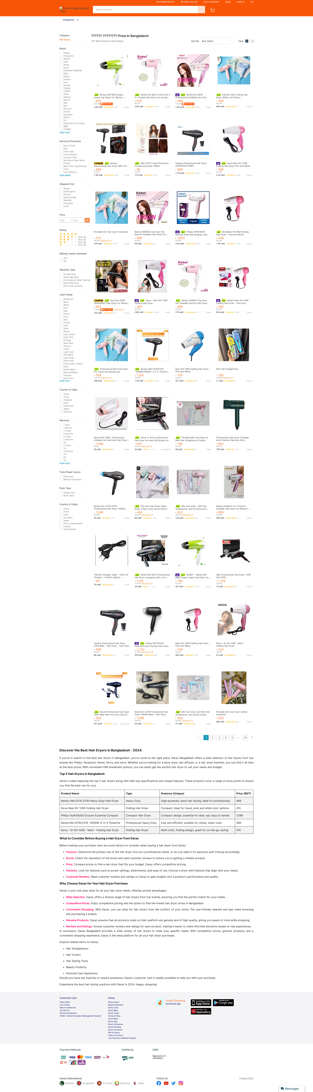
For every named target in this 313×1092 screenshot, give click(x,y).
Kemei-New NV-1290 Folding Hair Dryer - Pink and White (232, 303)
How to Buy (65, 1005)
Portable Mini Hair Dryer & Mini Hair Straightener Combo (191, 439)
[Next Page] (251, 737)
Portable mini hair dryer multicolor (111, 231)
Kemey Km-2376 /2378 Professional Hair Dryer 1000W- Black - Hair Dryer (110, 509)
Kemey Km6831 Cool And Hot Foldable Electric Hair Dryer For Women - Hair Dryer (191, 303)
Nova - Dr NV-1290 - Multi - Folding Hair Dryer (230, 644)
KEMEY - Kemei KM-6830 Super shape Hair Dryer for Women (192, 577)
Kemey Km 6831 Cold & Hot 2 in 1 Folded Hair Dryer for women (152, 96)
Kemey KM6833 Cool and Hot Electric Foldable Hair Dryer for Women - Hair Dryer (150, 234)
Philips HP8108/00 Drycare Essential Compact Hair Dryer (191, 234)
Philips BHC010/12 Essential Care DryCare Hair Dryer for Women (152, 646)
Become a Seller (189, 2)
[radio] (61, 234)
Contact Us (64, 1010)
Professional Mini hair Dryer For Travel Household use (111, 370)
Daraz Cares (113, 1013)
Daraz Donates (114, 1027)
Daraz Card (113, 1007)
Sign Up (241, 2)
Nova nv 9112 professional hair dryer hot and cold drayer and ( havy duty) (152, 440)
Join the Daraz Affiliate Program (122, 1038)
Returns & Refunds (68, 1007)
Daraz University (115, 1030)
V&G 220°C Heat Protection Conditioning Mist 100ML (152, 164)
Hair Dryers (65, 39)
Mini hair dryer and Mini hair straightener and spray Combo (192, 713)
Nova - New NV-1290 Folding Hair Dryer (151, 301)
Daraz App (112, 1021)
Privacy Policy (114, 1016)
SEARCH (201, 9)
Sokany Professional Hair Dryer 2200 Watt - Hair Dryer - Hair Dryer (111, 644)
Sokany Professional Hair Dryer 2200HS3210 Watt (191, 164)
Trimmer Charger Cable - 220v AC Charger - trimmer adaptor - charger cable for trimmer (111, 577)
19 (245, 737)
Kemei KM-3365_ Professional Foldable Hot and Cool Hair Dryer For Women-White (110, 440)
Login (228, 2)
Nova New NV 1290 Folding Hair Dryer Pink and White (233, 164)
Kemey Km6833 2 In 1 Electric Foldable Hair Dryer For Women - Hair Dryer (232, 509)
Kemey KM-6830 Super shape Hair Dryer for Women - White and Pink (109, 97)
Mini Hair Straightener (227, 369)
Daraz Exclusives (115, 1024)
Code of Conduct (115, 1035)
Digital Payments (115, 1005)
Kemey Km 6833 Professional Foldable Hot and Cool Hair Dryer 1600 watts (190, 97)
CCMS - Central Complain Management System (80, 1016)
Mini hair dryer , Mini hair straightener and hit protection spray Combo (191, 509)
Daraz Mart (113, 1019)
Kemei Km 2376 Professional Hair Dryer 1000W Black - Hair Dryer (151, 713)
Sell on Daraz (114, 1032)
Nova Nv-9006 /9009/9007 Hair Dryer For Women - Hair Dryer (111, 303)
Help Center (65, 1002)
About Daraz (113, 1002)
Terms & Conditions (68, 1013)
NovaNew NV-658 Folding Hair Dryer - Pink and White (232, 233)
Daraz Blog (113, 1010)
